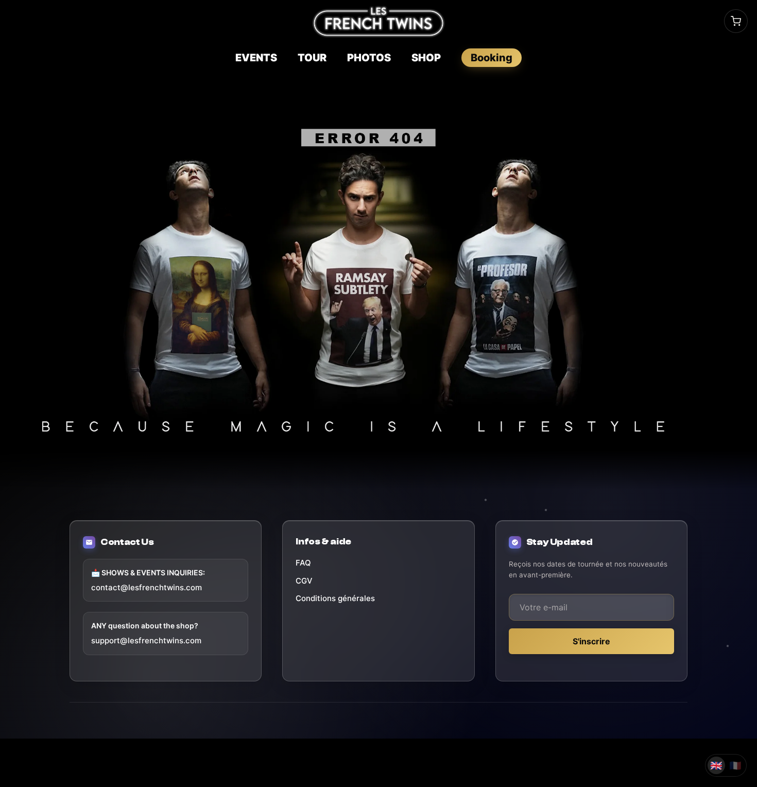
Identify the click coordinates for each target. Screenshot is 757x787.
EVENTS (256, 58)
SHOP (426, 58)
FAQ (303, 563)
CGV (304, 581)
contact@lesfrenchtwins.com (146, 587)
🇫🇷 (735, 766)
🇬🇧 (716, 766)
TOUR (312, 58)
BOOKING (491, 58)
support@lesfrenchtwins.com (146, 640)
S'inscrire (591, 641)
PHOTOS (369, 58)
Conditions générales (335, 598)
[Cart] (736, 21)
